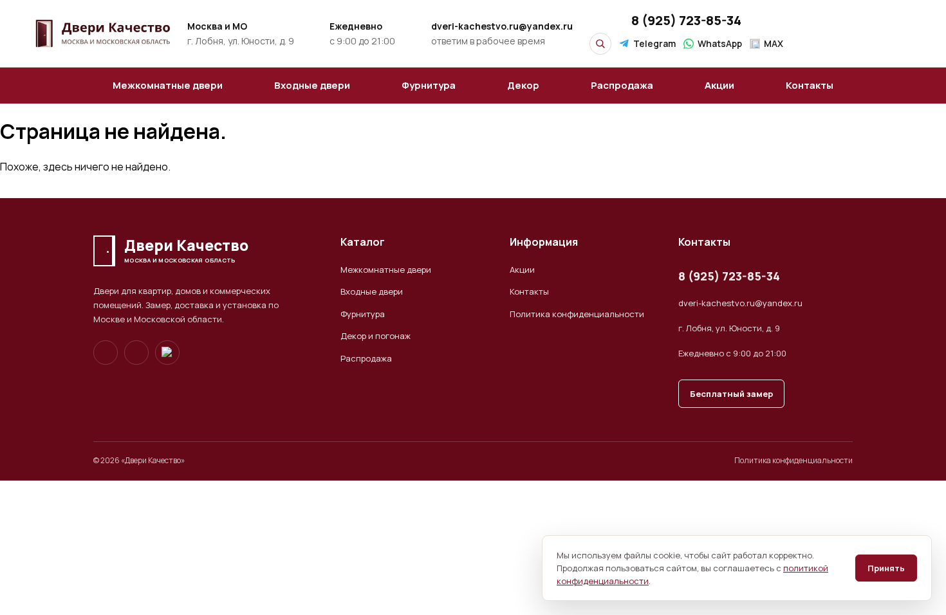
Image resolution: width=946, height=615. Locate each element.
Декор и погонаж (375, 336)
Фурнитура (429, 85)
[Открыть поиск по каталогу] (600, 44)
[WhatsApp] (136, 352)
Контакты (809, 85)
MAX (773, 43)
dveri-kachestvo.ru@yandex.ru (740, 303)
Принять (886, 568)
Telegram (654, 43)
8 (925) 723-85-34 (686, 20)
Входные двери (312, 85)
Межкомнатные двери (168, 85)
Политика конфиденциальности (577, 314)
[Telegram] (105, 352)
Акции (719, 85)
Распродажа (622, 85)
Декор (523, 85)
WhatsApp (720, 43)
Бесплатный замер (731, 393)
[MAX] (167, 352)
